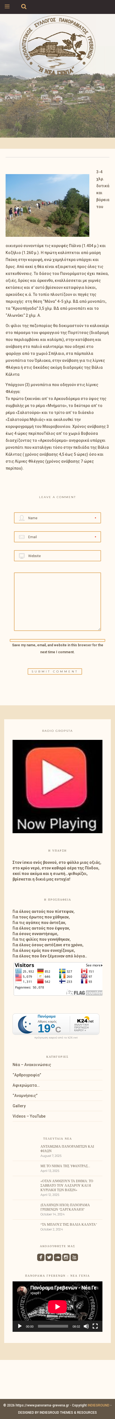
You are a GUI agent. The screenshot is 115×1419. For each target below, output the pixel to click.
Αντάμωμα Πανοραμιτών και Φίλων (67, 1148)
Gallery (19, 1106)
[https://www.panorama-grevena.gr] (57, 45)
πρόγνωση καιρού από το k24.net (56, 1037)
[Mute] (86, 1326)
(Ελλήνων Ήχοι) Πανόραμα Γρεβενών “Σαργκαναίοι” (65, 1207)
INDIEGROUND (98, 1405)
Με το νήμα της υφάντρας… (65, 1166)
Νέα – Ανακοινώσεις (32, 1064)
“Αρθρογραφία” (27, 1075)
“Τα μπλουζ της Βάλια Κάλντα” (68, 1224)
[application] (57, 1306)
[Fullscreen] (95, 1326)
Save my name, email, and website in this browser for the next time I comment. (57, 648)
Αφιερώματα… (26, 1085)
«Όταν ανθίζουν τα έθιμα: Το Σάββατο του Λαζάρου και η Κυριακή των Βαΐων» (66, 1185)
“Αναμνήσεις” (25, 1095)
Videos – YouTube (29, 1116)
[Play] (20, 1326)
